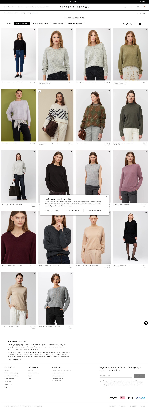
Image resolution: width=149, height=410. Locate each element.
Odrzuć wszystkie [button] (72, 210)
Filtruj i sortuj (127, 24)
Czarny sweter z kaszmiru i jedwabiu (13, 82)
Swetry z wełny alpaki (75, 23)
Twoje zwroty (8, 381)
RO (41, 406)
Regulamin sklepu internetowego (61, 370)
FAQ (6, 387)
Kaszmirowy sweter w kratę (10, 143)
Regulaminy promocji (58, 375)
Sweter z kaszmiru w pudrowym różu (87, 265)
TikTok (143, 406)
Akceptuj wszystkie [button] (94, 210)
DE (35, 406)
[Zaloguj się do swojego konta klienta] (131, 7)
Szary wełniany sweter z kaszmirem (49, 326)
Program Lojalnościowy (11, 373)
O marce (30, 370)
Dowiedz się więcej (66, 206)
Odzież (17, 13)
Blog (29, 378)
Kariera (30, 375)
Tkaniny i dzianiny (33, 373)
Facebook (112, 406)
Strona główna (8, 13)
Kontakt (7, 370)
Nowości (74, 1)
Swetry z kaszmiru (22, 23)
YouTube (122, 406)
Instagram (133, 406)
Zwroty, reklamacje (10, 378)
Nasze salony (8, 384)
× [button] (106, 196)
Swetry (23, 13)
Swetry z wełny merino (40, 23)
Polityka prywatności (58, 373)
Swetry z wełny (58, 23)
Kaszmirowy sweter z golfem (10, 326)
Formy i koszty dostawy (11, 375)
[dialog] (74, 205)
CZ (38, 406)
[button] (125, 7)
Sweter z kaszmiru (81, 143)
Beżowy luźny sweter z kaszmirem (86, 82)
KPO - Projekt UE (26, 406)
